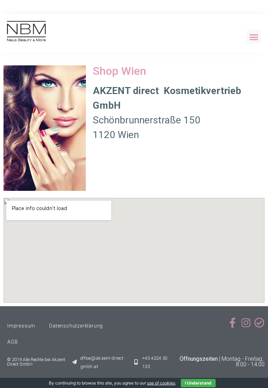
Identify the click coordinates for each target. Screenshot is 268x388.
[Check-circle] (259, 323)
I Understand (198, 383)
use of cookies (161, 383)
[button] (254, 37)
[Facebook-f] (232, 323)
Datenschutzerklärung (76, 326)
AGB (12, 342)
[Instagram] (246, 323)
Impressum (21, 326)
